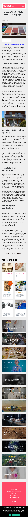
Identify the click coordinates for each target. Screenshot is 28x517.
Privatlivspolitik (16, 515)
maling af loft (6, 20)
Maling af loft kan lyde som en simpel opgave (13, 45)
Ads (14, 505)
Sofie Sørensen (17, 18)
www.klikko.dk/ (15, 497)
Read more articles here (14, 253)
